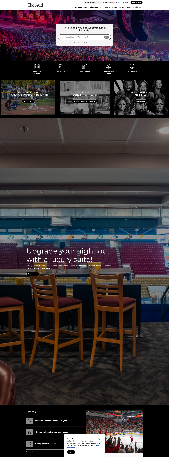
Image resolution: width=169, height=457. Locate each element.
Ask (106, 37)
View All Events (32, 452)
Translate (118, 2)
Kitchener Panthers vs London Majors (51, 421)
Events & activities (79, 7)
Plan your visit (96, 7)
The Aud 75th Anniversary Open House (51, 432)
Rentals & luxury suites (114, 7)
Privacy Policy (91, 42)
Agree (71, 452)
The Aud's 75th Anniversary (84, 101)
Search (127, 2)
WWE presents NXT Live (45, 444)
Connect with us (134, 7)
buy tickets (136, 2)
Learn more (28, 101)
